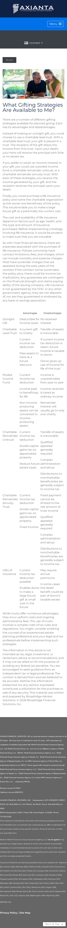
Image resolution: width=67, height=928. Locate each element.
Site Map (24, 912)
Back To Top (52, 924)
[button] (55, 24)
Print (9, 60)
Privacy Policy (8, 912)
